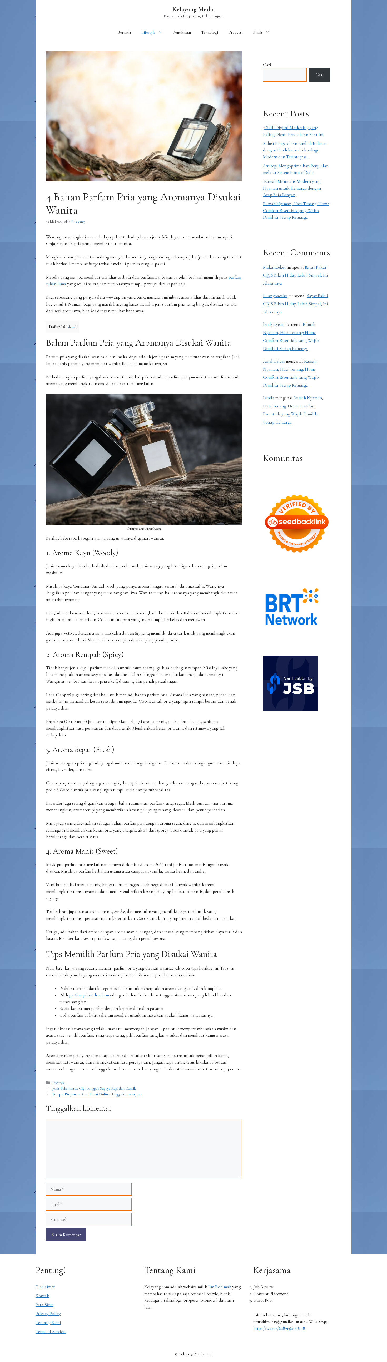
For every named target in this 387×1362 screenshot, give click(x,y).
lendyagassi (273, 324)
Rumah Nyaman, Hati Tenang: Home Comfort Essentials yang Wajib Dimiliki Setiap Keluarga (296, 210)
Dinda (268, 398)
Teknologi (209, 32)
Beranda (124, 32)
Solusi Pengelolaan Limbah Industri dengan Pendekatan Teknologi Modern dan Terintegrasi (295, 150)
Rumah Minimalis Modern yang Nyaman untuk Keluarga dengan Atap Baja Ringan (292, 188)
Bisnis (258, 32)
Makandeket (274, 267)
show (71, 327)
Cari (267, 64)
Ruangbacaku (275, 295)
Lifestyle (148, 32)
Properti (235, 32)
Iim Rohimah (219, 1287)
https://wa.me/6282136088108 (279, 1328)
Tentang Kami (48, 1322)
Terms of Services (51, 1331)
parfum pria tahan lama (90, 995)
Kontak (42, 1296)
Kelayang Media (193, 9)
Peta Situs (44, 1304)
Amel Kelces (274, 361)
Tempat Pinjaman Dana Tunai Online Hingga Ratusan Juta (97, 1094)
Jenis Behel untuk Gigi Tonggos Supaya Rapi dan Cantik (94, 1088)
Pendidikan (182, 32)
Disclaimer (45, 1287)
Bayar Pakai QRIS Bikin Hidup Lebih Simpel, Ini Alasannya (295, 275)
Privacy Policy (48, 1313)
